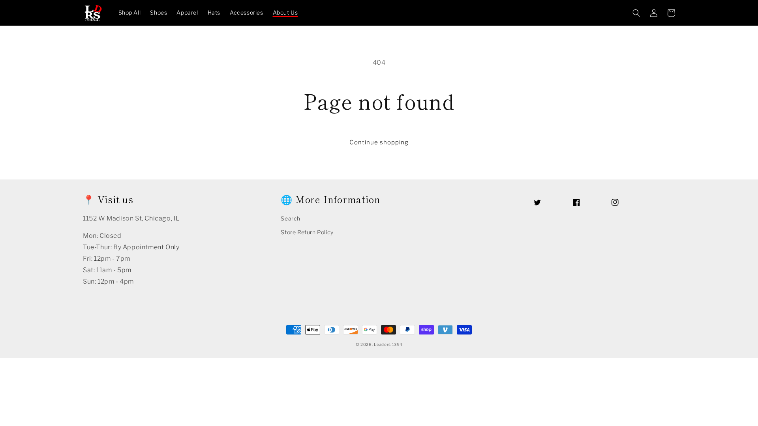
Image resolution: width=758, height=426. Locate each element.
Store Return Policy (307, 232)
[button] (636, 13)
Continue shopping (379, 142)
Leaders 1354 (388, 344)
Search (290, 218)
